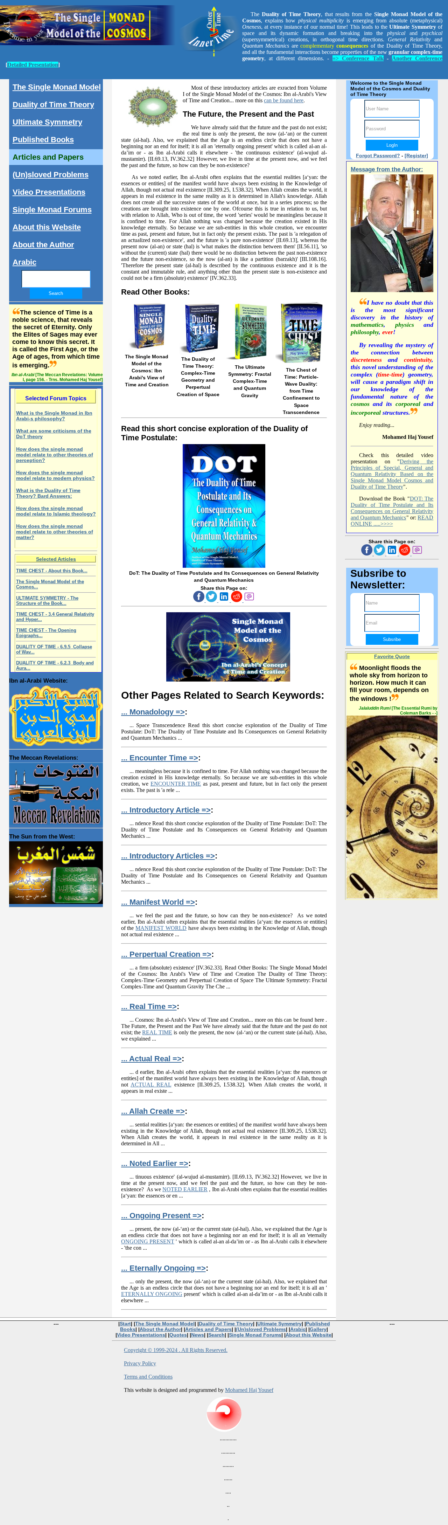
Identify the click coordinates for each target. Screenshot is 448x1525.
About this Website (47, 227)
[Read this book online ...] (224, 566)
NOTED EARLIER (185, 1189)
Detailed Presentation (32, 65)
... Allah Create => (153, 1111)
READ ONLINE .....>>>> (392, 521)
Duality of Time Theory (53, 104)
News (197, 1335)
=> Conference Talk (358, 58)
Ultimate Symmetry (47, 122)
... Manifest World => (158, 902)
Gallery (318, 1329)
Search (216, 1335)
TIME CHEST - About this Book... (52, 570)
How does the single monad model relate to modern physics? (55, 475)
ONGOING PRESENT (147, 1241)
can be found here (283, 100)
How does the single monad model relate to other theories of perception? (54, 454)
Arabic (24, 262)
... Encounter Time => (159, 757)
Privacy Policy (140, 1363)
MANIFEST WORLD (161, 928)
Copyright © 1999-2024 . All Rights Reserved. (175, 1350)
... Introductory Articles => (168, 855)
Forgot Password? (378, 155)
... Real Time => (149, 1006)
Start (125, 1323)
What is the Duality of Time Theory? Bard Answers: (48, 493)
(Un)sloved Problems (51, 174)
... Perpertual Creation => (166, 954)
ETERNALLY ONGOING (151, 1294)
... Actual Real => (151, 1058)
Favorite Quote (392, 656)
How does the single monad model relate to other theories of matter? (54, 531)
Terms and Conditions (148, 1377)
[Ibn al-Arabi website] (56, 714)
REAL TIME (157, 1032)
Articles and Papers (48, 157)
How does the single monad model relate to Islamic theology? (56, 511)
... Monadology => (153, 712)
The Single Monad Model (57, 87)
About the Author (43, 244)
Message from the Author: (387, 169)
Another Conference (417, 58)
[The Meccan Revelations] (56, 792)
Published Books (43, 139)
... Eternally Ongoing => (163, 1268)
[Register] (416, 155)
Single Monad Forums (52, 209)
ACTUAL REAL (151, 1085)
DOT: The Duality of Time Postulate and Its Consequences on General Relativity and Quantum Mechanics (392, 508)
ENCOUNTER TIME (175, 784)
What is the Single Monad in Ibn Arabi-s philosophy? (54, 415)
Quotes (178, 1335)
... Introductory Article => (166, 810)
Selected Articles (56, 559)
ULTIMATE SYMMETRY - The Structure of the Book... (47, 600)
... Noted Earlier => (154, 1163)
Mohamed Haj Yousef (249, 1390)
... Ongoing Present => (161, 1215)
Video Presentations (49, 192)
